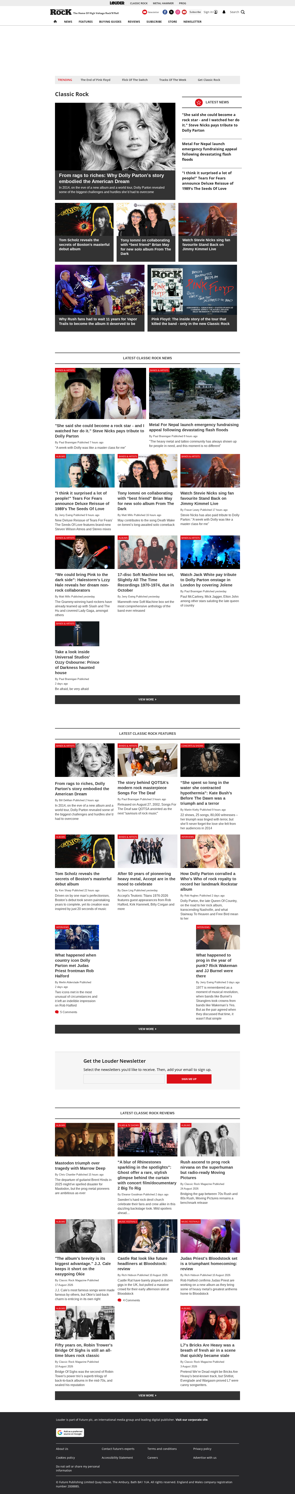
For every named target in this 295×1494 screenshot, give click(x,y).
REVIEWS (134, 21)
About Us (62, 1449)
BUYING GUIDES (110, 21)
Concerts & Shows (192, 745)
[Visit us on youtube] (184, 12)
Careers (153, 1457)
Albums (60, 456)
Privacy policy (202, 1449)
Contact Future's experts (118, 1449)
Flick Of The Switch (135, 80)
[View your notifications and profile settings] (224, 12)
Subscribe (195, 12)
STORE (172, 21)
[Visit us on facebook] (165, 12)
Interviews (187, 836)
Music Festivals (128, 1221)
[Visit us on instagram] (177, 12)
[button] (237, 12)
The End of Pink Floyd (95, 80)
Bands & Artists (65, 370)
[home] (55, 21)
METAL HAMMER (163, 3)
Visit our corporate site (192, 1420)
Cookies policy (65, 1457)
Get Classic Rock (209, 80)
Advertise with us (205, 1457)
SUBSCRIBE (154, 21)
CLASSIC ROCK (139, 3)
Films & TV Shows (129, 1125)
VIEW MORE (146, 699)
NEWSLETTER (192, 21)
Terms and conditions (162, 1449)
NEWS (68, 21)
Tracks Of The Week (172, 80)
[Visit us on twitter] (171, 12)
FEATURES (86, 21)
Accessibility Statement (117, 1457)
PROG (182, 3)
